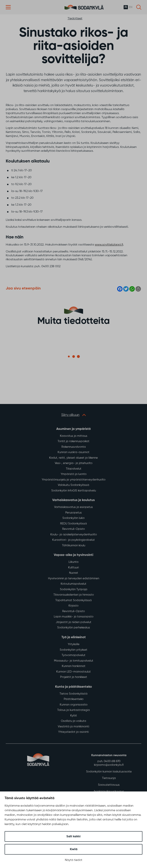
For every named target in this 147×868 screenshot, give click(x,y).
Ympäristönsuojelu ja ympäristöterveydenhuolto (73, 479)
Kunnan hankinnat (73, 666)
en (130, 7)
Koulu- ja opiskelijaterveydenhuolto (73, 534)
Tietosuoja (109, 778)
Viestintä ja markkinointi (73, 726)
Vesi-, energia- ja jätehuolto (73, 463)
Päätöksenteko (73, 699)
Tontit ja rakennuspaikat (73, 441)
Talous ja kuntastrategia (73, 710)
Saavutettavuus (109, 784)
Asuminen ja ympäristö (73, 429)
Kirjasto (73, 605)
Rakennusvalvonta (73, 446)
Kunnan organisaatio (73, 704)
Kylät (73, 715)
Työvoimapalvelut (73, 655)
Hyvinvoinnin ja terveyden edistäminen (73, 578)
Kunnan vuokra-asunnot (73, 452)
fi (126, 7)
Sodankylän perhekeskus (73, 627)
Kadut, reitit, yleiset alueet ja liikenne (73, 457)
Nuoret (73, 572)
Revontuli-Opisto (73, 529)
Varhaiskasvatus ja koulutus (73, 500)
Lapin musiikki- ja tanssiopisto (73, 616)
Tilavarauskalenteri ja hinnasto (73, 594)
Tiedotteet (75, 18)
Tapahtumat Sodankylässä (73, 600)
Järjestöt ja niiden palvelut (73, 622)
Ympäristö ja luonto (74, 474)
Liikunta (73, 562)
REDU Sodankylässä (73, 523)
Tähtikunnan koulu (73, 545)
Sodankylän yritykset (73, 649)
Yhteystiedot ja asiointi (73, 731)
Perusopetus (73, 512)
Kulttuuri (73, 567)
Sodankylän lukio (73, 518)
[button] (8, 7)
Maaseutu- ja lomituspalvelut (73, 660)
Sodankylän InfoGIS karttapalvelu (73, 490)
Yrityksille (73, 644)
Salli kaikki (73, 836)
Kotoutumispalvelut (73, 583)
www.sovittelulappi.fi (109, 244)
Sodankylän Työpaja (73, 589)
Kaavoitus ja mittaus (73, 435)
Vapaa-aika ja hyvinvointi (73, 555)
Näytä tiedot (73, 860)
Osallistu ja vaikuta (73, 721)
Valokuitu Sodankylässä (73, 485)
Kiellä (73, 849)
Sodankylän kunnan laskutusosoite (109, 771)
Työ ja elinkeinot (73, 637)
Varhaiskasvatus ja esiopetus (73, 507)
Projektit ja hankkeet (73, 677)
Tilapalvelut (73, 468)
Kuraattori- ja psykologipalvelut (73, 539)
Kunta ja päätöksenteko (73, 686)
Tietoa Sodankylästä (73, 693)
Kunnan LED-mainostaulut (73, 671)
